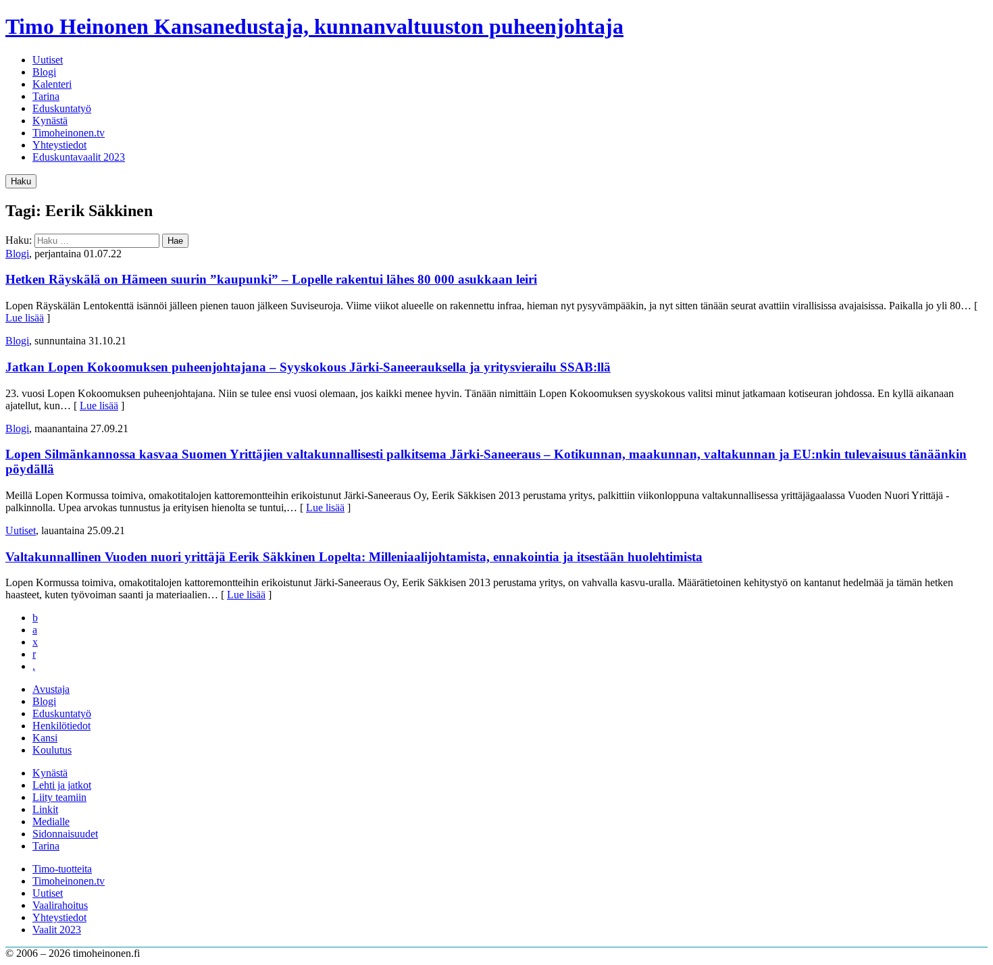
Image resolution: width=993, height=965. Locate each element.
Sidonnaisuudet (65, 833)
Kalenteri (52, 84)
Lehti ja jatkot (61, 785)
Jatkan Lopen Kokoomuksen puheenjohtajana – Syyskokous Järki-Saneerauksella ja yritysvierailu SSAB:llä (308, 367)
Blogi (44, 72)
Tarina (45, 96)
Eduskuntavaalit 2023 (78, 157)
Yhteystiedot (59, 145)
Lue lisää (24, 317)
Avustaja (51, 689)
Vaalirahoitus (60, 905)
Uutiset (47, 60)
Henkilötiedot (61, 725)
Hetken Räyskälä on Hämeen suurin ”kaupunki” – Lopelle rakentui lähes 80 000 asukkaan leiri (271, 279)
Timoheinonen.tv (68, 132)
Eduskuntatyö (61, 108)
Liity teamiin (59, 797)
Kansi (44, 738)
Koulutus (52, 750)
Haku (21, 181)
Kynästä (50, 120)
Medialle (51, 821)
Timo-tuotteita (62, 869)
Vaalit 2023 (56, 929)
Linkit (45, 809)
